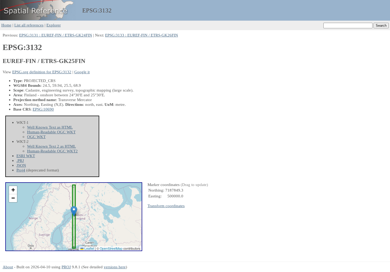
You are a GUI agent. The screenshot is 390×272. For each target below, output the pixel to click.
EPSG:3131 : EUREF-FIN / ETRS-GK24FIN (55, 35)
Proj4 (20, 170)
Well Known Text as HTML (50, 127)
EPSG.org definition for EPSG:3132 (41, 72)
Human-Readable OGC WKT (51, 132)
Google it (82, 72)
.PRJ (20, 160)
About (8, 267)
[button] (74, 211)
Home (6, 25)
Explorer (53, 25)
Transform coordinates (166, 205)
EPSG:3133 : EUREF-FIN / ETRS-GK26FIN (141, 35)
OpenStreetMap (111, 248)
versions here (115, 267)
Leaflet (89, 248)
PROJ (66, 267)
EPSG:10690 (43, 109)
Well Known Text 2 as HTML (51, 146)
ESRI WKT (25, 155)
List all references (29, 25)
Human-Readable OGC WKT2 (52, 151)
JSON (21, 165)
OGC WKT (36, 136)
